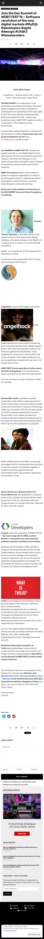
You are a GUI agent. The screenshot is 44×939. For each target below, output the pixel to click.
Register (22, 834)
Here (3, 379)
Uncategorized (5, 8)
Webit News (14, 8)
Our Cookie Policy (11, 930)
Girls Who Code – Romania (16, 676)
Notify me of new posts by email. (15, 785)
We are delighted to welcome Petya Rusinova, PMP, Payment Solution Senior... (21, 866)
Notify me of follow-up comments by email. (19, 782)
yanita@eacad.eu (8, 139)
